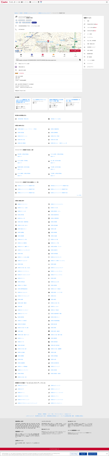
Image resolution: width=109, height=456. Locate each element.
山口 (31, 427)
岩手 (30, 423)
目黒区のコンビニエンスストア (44, 13)
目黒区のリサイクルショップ (23, 295)
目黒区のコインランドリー (23, 370)
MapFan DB (87, 424)
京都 (36, 425)
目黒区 (20, 22)
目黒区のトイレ (21, 338)
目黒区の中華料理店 (55, 218)
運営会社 (40, 413)
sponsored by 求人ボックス (77, 97)
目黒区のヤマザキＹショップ (23, 399)
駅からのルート (34, 22)
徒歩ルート (20, 156)
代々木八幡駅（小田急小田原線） (24, 173)
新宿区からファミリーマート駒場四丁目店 (59, 189)
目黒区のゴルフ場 (54, 239)
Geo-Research (88, 425)
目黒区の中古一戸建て (55, 136)
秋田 (34, 423)
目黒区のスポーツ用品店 (55, 288)
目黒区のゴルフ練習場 (22, 242)
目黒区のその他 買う (55, 302)
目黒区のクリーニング (55, 366)
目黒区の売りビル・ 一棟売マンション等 (59, 143)
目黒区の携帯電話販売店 (22, 288)
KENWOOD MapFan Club (73, 433)
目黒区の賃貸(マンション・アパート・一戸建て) (27, 129)
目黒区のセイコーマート (22, 385)
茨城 (16, 424)
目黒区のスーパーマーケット (23, 271)
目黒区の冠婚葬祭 (21, 362)
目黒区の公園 (53, 228)
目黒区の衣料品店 (21, 281)
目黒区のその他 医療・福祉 (56, 334)
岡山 (26, 427)
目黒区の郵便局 (54, 338)
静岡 (24, 425)
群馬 (21, 424)
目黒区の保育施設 (54, 355)
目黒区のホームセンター (22, 292)
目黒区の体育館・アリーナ (56, 246)
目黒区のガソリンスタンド (23, 310)
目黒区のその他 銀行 (22, 348)
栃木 (18, 424)
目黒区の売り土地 (21, 139)
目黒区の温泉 (20, 264)
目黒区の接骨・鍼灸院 (55, 331)
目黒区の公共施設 (21, 352)
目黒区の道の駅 (54, 324)
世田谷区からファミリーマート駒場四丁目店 (59, 185)
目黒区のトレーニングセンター (24, 250)
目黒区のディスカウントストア (24, 274)
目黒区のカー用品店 (55, 310)
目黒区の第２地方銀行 (55, 345)
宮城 (32, 423)
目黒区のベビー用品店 (22, 285)
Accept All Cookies (92, 453)
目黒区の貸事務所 (54, 132)
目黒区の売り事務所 (22, 143)
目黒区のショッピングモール (56, 271)
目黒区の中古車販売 (22, 324)
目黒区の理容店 (21, 373)
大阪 (33, 425)
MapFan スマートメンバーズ (73, 432)
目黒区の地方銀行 (21, 345)
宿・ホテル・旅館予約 (59, 425)
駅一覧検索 (19, 436)
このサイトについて (30, 415)
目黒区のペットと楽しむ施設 (23, 257)
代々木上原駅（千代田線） (23, 160)
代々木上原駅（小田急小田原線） (57, 154)
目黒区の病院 (53, 327)
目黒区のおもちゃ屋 (55, 281)
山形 (36, 423)
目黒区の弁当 (53, 295)
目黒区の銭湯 (53, 264)
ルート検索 (20, 433)
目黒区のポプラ (21, 389)
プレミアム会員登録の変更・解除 (67, 415)
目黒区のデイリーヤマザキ (23, 396)
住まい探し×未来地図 (32, 433)
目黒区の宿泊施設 (54, 225)
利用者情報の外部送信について (53, 415)
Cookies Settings (74, 453)
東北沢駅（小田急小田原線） (26, 22)
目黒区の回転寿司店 (55, 214)
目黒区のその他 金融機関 (56, 348)
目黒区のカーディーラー (22, 313)
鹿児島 (31, 428)
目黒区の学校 (20, 359)
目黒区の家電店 (54, 285)
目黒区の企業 (53, 359)
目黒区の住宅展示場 (55, 362)
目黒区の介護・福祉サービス (23, 334)
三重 (29, 425)
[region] (48, 42)
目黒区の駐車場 (21, 317)
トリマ (56, 432)
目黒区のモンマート (55, 396)
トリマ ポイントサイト (56, 433)
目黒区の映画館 (54, 232)
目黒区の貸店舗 (21, 132)
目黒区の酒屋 (20, 299)
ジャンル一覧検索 (25, 436)
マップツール (25, 433)
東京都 (21, 13)
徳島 (33, 427)
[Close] (107, 453)
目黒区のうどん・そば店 (22, 207)
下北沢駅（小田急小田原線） (56, 173)
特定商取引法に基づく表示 (40, 415)
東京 (28, 424)
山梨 (18, 425)
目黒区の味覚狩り (54, 250)
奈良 (16, 427)
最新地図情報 (44, 423)
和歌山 (19, 427)
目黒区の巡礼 (20, 253)
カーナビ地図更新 (50, 425)
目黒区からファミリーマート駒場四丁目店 (26, 189)
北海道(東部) (17, 423)
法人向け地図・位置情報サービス (74, 423)
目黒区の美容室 (54, 370)
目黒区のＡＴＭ (21, 341)
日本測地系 (31, 84)
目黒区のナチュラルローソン (56, 403)
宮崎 (29, 428)
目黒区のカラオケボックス (56, 257)
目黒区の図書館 (21, 355)
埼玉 (23, 424)
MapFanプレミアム (45, 431)
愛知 (27, 425)
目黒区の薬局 (53, 278)
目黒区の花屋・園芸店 (22, 302)
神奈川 (30, 424)
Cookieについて (68, 413)
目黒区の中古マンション (22, 136)
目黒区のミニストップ (55, 389)
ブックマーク (32, 436)
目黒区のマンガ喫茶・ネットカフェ (58, 260)
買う (16, 20)
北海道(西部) (23, 423)
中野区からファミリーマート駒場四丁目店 (26, 192)
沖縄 (34, 428)
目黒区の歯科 (20, 331)
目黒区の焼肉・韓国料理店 (23, 221)
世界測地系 (24, 84)
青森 (27, 423)
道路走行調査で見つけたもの (54, 424)
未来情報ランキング (24, 435)
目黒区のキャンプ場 (55, 242)
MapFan (16, 13)
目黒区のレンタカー (55, 306)
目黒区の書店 (53, 299)
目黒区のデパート (21, 278)
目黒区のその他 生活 (22, 377)
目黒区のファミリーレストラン (57, 204)
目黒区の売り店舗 (54, 139)
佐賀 (20, 428)
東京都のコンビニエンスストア (30, 13)
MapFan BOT (52, 432)
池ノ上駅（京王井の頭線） (56, 160)
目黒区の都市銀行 (54, 341)
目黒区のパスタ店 (54, 207)
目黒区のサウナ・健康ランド (23, 246)
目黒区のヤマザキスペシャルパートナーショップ (27, 403)
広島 (28, 427)
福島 (39, 423)
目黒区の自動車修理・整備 (56, 313)
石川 (37, 424)
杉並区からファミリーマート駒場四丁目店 (59, 192)
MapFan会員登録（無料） (20, 442)
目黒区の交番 (53, 352)
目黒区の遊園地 (21, 232)
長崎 (22, 428)
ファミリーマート (28, 20)
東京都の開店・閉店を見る (23, 118)
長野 (20, 425)
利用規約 (44, 413)
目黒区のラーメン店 (22, 211)
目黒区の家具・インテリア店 (56, 292)
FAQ (52, 413)
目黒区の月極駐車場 (55, 129)
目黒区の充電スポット (55, 317)
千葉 (25, 424)
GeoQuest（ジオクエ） (46, 433)
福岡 (18, 428)
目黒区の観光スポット (22, 228)
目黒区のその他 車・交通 (23, 327)
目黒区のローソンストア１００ (57, 399)
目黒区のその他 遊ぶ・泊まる (24, 267)
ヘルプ (49, 413)
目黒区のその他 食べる (22, 225)
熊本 (24, 428)
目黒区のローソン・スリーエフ (57, 392)
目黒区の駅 (20, 306)
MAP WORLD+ (77, 425)
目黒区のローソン (21, 392)
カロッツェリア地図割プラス (85, 432)
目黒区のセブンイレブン (55, 385)
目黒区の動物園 (21, 235)
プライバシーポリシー (59, 413)
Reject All (83, 453)
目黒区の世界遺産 (54, 253)
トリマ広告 (82, 425)
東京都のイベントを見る (56, 118)
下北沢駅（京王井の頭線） (56, 167)
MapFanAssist (46, 432)
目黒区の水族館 (54, 235)
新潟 (33, 424)
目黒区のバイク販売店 (22, 320)
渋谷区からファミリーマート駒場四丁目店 (26, 185)
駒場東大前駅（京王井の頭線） (24, 167)
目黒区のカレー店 (21, 218)
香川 (35, 427)
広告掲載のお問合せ (79, 415)
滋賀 (31, 425)
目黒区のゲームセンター (22, 260)
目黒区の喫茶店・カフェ (55, 211)
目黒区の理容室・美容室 (55, 373)
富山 (35, 424)
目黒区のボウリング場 (22, 239)
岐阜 (22, 425)
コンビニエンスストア (21, 20)
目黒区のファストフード (22, 204)
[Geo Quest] (41, 2)
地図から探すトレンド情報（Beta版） (55, 423)
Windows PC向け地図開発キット (78, 424)
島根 (24, 427)
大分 (27, 428)
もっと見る (79, 195)
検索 (16, 433)
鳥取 (22, 427)
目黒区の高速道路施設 (55, 320)
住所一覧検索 (31, 435)
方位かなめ (60, 432)
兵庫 (38, 425)
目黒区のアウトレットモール (56, 274)
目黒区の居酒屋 (54, 221)
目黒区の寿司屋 (21, 214)
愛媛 (37, 427)
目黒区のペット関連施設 (22, 366)
